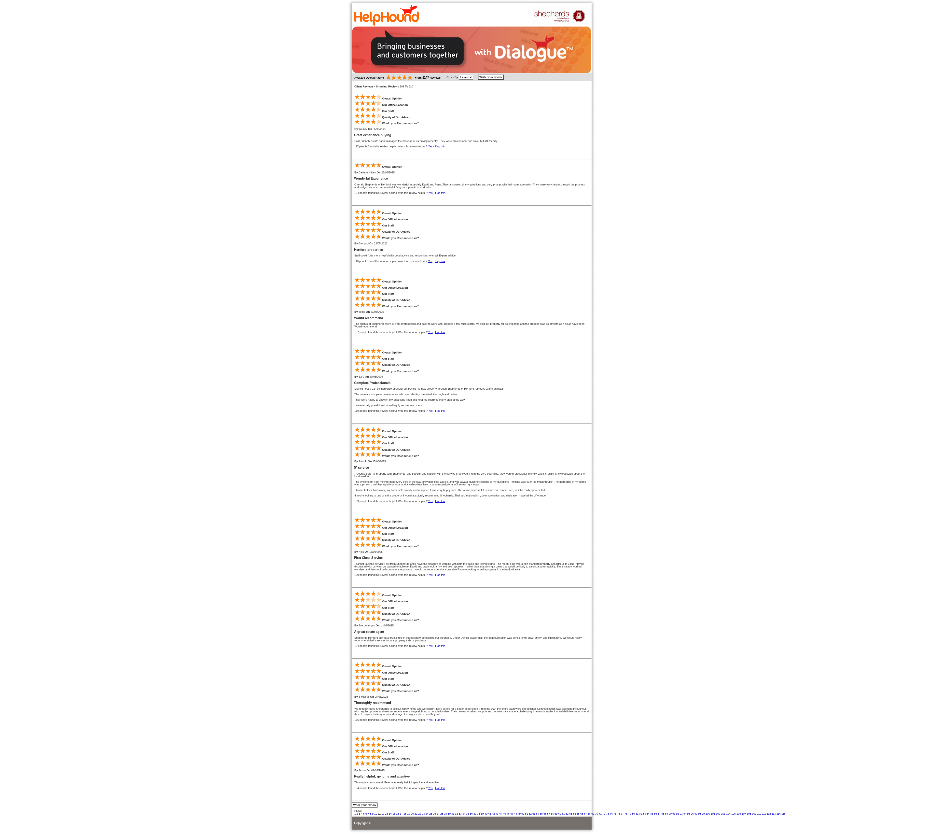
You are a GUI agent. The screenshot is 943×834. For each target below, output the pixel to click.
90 (670, 813)
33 (460, 813)
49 (519, 813)
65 (578, 813)
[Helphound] (560, 24)
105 (733, 813)
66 (581, 813)
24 (427, 813)
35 (467, 813)
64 (574, 813)
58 (552, 813)
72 (603, 813)
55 (541, 813)
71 (600, 813)
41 (489, 813)
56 (544, 813)
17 (401, 813)
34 (463, 813)
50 (522, 813)
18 (404, 813)
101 (713, 813)
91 (673, 813)
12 (382, 813)
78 (625, 813)
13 (386, 813)
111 (764, 813)
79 (629, 813)
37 (474, 813)
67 (585, 813)
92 (677, 813)
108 (749, 813)
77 (622, 813)
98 (699, 813)
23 (423, 813)
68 (589, 813)
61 (563, 813)
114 (779, 813)
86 (655, 813)
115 (783, 813)
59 (556, 813)
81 (637, 813)
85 (651, 813)
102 (718, 813)
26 (434, 813)
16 (397, 813)
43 (497, 813)
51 (526, 813)
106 (738, 813)
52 (530, 813)
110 (759, 813)
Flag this (440, 146)
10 (375, 813)
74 (611, 813)
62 (567, 813)
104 (728, 813)
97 (695, 813)
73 (607, 813)
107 (744, 813)
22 (419, 813)
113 (774, 813)
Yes (430, 146)
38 (478, 813)
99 (703, 813)
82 (640, 813)
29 (445, 813)
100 (708, 813)
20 (412, 813)
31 (452, 813)
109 (754, 813)
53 (533, 813)
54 (537, 813)
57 (548, 813)
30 (449, 813)
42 (493, 813)
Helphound (386, 15)
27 (438, 813)
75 (614, 813)
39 (482, 813)
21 (416, 813)
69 (592, 813)
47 (511, 813)
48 (515, 813)
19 (408, 813)
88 (662, 813)
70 (596, 813)
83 (644, 813)
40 (486, 813)
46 (508, 813)
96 (692, 813)
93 (681, 813)
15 (393, 813)
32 (456, 813)
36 (471, 813)
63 (570, 813)
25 (430, 813)
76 (618, 813)
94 (684, 813)
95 (688, 813)
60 (559, 813)
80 (633, 813)
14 (390, 813)
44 (500, 813)
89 (666, 813)
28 (441, 813)
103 (723, 813)
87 (659, 813)
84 (648, 813)
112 (769, 813)
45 (504, 813)
